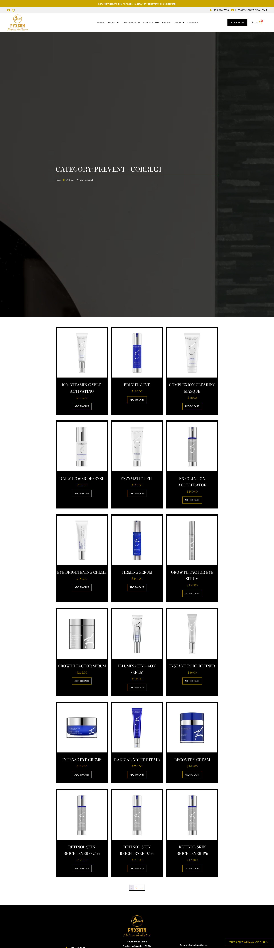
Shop (178, 22)
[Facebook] (8, 10)
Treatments (129, 22)
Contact (193, 22)
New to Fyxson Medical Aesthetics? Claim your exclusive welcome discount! (137, 3)
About (111, 22)
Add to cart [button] (81, 406)
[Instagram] (13, 10)
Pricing (166, 22)
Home (100, 22)
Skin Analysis (151, 22)
